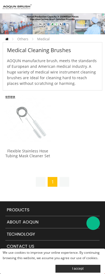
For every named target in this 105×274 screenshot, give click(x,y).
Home (7, 39)
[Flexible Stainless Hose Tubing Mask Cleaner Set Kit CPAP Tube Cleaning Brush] (27, 118)
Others (22, 38)
